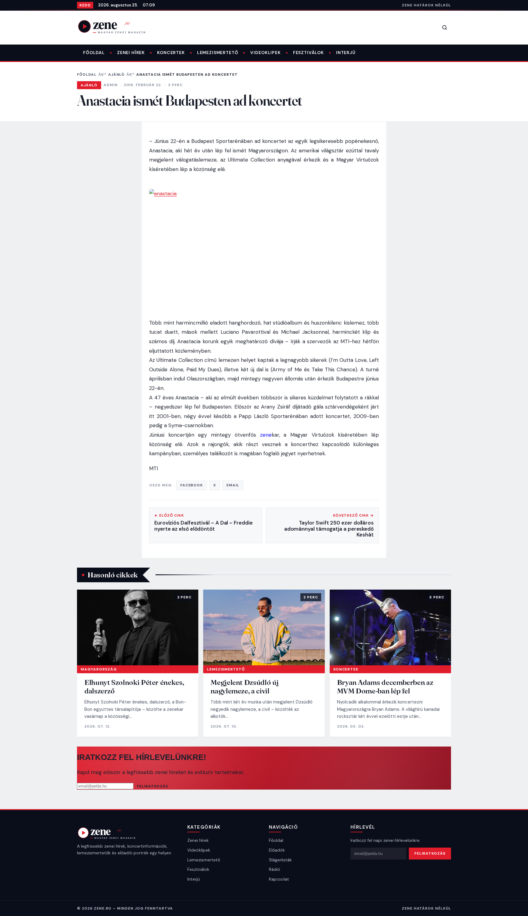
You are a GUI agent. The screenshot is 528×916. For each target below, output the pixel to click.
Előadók (277, 850)
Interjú (346, 52)
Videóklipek (198, 850)
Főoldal (94, 52)
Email (232, 485)
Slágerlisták (280, 860)
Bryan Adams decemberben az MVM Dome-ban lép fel (385, 686)
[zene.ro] (116, 26)
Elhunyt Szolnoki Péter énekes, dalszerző (134, 686)
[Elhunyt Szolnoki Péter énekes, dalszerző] (137, 627)
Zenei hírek (131, 52)
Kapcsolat (279, 879)
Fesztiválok (308, 52)
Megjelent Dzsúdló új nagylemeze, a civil (245, 686)
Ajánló (116, 74)
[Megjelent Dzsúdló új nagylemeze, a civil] (263, 627)
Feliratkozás (152, 786)
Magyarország (99, 669)
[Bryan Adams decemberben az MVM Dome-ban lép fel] (390, 627)
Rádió (274, 869)
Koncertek (171, 52)
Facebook (191, 485)
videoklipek (265, 52)
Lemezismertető (217, 52)
